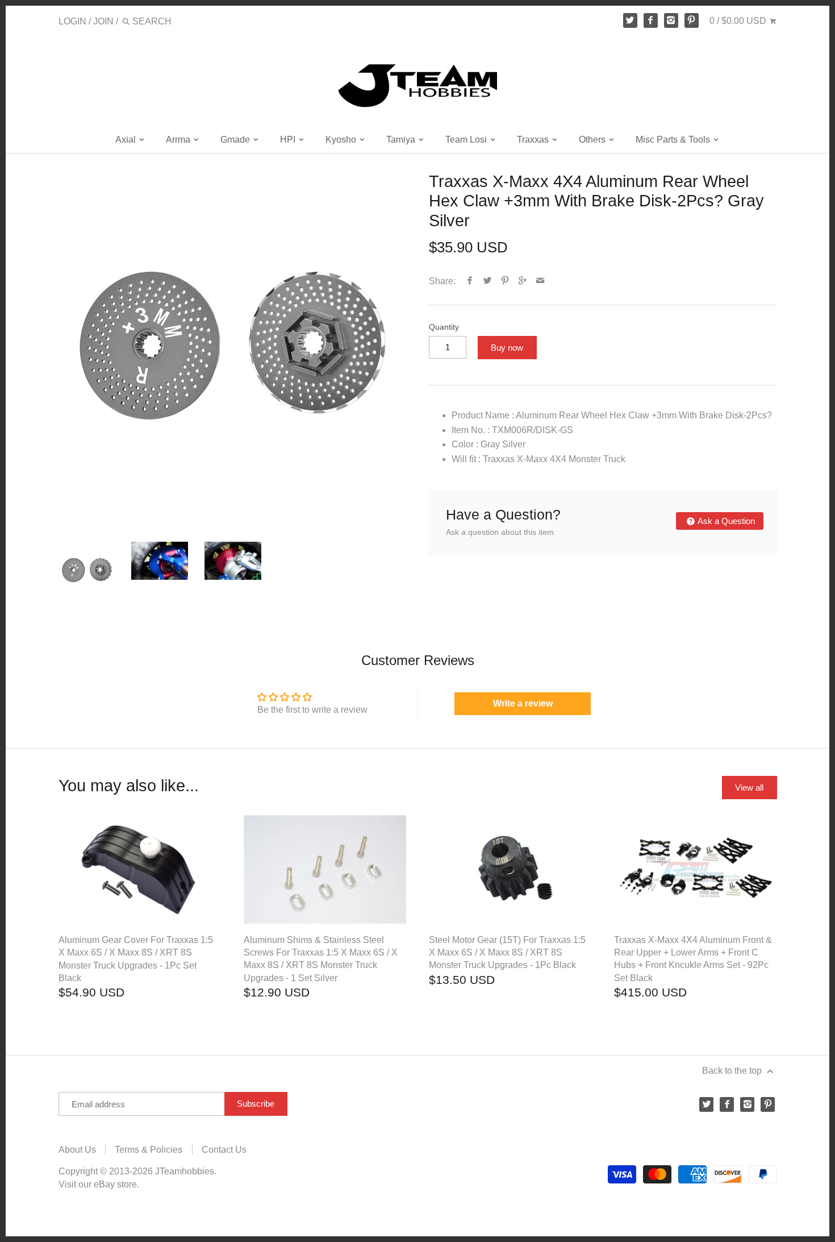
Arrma (179, 139)
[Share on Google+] (523, 281)
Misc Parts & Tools (674, 139)
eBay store (115, 1184)
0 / (737, 21)
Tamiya (402, 139)
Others (593, 139)
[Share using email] (540, 281)
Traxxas (534, 139)
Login (72, 21)
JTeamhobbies (184, 1171)
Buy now (507, 347)
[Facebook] (651, 20)
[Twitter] (630, 20)
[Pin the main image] (505, 281)
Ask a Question (725, 521)
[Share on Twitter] (488, 281)
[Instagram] (671, 20)
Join (103, 21)
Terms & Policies (148, 1149)
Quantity (444, 326)
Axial (126, 139)
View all (749, 787)
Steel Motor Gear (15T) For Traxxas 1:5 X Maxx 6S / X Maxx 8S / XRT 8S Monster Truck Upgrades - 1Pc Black (507, 952)
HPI (289, 139)
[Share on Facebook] (470, 281)
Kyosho (341, 139)
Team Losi (467, 139)
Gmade (236, 139)
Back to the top (733, 1070)
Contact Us (224, 1149)
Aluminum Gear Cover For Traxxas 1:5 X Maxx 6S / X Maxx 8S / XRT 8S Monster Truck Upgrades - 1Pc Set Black (136, 959)
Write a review (523, 703)
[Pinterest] (691, 20)
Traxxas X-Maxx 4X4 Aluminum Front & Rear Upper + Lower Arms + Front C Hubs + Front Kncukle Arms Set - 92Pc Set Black (693, 959)
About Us (77, 1149)
